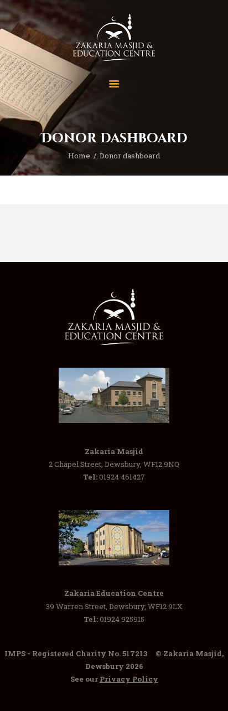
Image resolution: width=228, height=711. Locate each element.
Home (79, 156)
